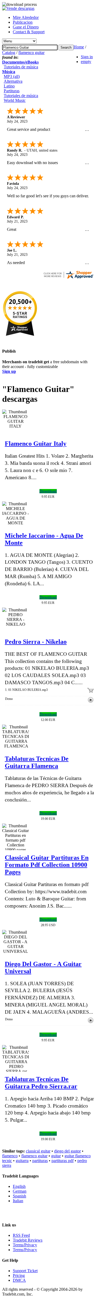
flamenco (10, 1156)
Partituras (11, 91)
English (19, 1186)
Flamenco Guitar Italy (35, 443)
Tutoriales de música (21, 67)
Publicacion (23, 22)
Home (79, 47)
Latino (9, 86)
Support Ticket (25, 1270)
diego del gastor (67, 1151)
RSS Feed (21, 1235)
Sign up (9, 371)
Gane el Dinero (26, 27)
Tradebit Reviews (27, 1240)
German (19, 1191)
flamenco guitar (31, 52)
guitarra (22, 1160)
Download (48, 491)
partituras (40, 1160)
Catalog (8, 52)
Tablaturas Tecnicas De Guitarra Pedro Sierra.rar (41, 1083)
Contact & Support (29, 32)
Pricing (19, 1275)
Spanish (19, 1196)
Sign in (87, 57)
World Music (15, 100)
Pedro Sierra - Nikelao (36, 641)
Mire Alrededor (26, 17)
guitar (56, 1156)
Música (8, 71)
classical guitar (38, 1151)
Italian (18, 1200)
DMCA (19, 1280)
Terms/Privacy (25, 1245)
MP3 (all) (12, 76)
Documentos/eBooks (20, 62)
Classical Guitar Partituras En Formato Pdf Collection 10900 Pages (47, 864)
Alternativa (13, 81)
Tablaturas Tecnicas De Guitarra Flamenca (37, 762)
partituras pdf (62, 1160)
